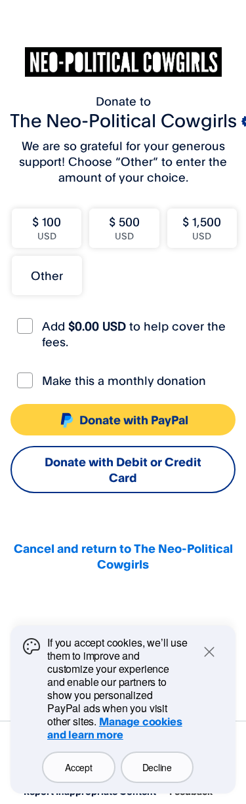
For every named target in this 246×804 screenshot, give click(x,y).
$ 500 (124, 227)
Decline (157, 767)
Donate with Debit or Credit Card (123, 469)
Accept (78, 767)
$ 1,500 (201, 227)
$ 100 (46, 227)
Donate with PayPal (133, 419)
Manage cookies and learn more (114, 728)
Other (47, 275)
